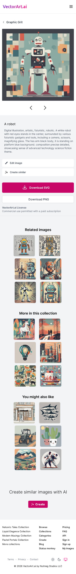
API (64, 535)
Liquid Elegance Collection (16, 531)
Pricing (66, 527)
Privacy (22, 559)
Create (42, 540)
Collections (45, 531)
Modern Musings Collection (16, 535)
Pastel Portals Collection (15, 540)
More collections (11, 544)
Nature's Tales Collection (15, 527)
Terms (10, 559)
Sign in (66, 540)
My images (68, 548)
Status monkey (47, 548)
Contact (34, 559)
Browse (43, 527)
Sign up (66, 544)
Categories (45, 535)
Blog (41, 544)
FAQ (64, 531)
